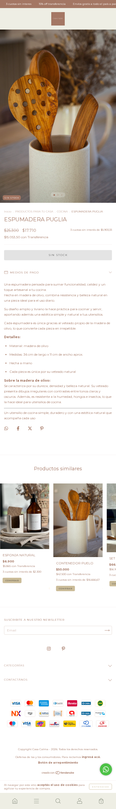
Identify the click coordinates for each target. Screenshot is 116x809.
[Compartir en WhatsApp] (6, 428)
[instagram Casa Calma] (49, 649)
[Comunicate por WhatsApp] (106, 769)
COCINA (62, 211)
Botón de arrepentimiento (58, 762)
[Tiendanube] (58, 773)
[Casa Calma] (15, 801)
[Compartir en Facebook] (18, 428)
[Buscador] (58, 801)
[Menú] (36, 801)
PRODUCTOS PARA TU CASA (34, 211)
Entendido (100, 786)
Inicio (7, 211)
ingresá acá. (91, 757)
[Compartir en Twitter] (30, 428)
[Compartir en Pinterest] (42, 428)
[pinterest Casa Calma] (63, 649)
